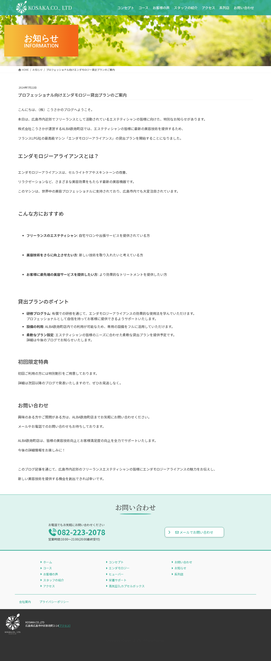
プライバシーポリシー (54, 602)
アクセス (49, 586)
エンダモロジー (119, 568)
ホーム (47, 562)
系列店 (178, 574)
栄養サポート (118, 580)
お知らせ (180, 568)
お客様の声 (50, 574)
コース (47, 568)
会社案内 (25, 602)
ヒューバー (116, 574)
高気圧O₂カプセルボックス (127, 586)
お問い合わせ (183, 562)
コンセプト (116, 562)
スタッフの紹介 (53, 580)
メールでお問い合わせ (196, 532)
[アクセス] (64, 625)
